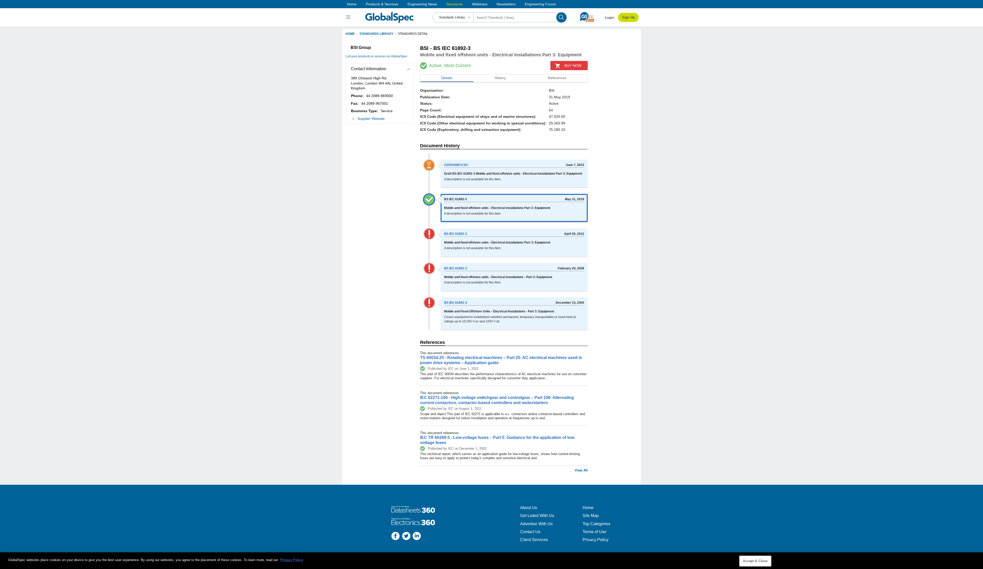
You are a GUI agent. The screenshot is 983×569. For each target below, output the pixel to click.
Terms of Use (594, 532)
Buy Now (572, 66)
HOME (350, 34)
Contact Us (530, 532)
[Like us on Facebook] (395, 536)
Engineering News (422, 4)
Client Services (534, 540)
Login (609, 17)
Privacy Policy (595, 540)
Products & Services (382, 4)
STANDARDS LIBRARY (376, 34)
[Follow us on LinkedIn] (417, 536)
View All (581, 470)
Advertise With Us (536, 524)
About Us (528, 507)
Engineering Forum (540, 4)
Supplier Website (371, 119)
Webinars (479, 4)
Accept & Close (755, 561)
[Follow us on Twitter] (406, 536)
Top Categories (596, 524)
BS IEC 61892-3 (455, 234)
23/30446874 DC (456, 165)
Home (352, 4)
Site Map (591, 515)
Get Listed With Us (537, 515)
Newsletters (506, 4)
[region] (491, 560)
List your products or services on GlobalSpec (377, 56)
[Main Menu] (349, 17)
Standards (454, 4)
